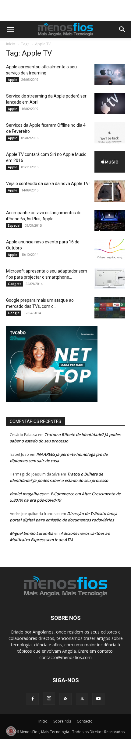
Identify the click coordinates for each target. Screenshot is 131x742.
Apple (12, 79)
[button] (10, 29)
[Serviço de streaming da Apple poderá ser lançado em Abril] (109, 103)
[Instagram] (49, 698)
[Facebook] (33, 699)
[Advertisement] (68, 10)
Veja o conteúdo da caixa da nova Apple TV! (48, 183)
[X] (82, 699)
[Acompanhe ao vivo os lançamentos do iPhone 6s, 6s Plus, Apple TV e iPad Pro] (109, 220)
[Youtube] (98, 699)
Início (10, 43)
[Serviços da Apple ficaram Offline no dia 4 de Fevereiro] (109, 132)
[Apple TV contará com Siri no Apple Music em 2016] (109, 162)
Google (13, 313)
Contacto (85, 721)
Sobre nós (62, 721)
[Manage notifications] (11, 731)
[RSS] (65, 699)
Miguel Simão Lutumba (31, 533)
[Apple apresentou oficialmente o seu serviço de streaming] (109, 74)
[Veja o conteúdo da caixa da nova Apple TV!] (109, 191)
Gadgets (14, 284)
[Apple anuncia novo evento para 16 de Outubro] (109, 249)
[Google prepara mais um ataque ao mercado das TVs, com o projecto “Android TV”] (109, 307)
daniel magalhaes (26, 493)
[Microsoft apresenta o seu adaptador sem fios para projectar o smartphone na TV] (109, 278)
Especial (14, 225)
